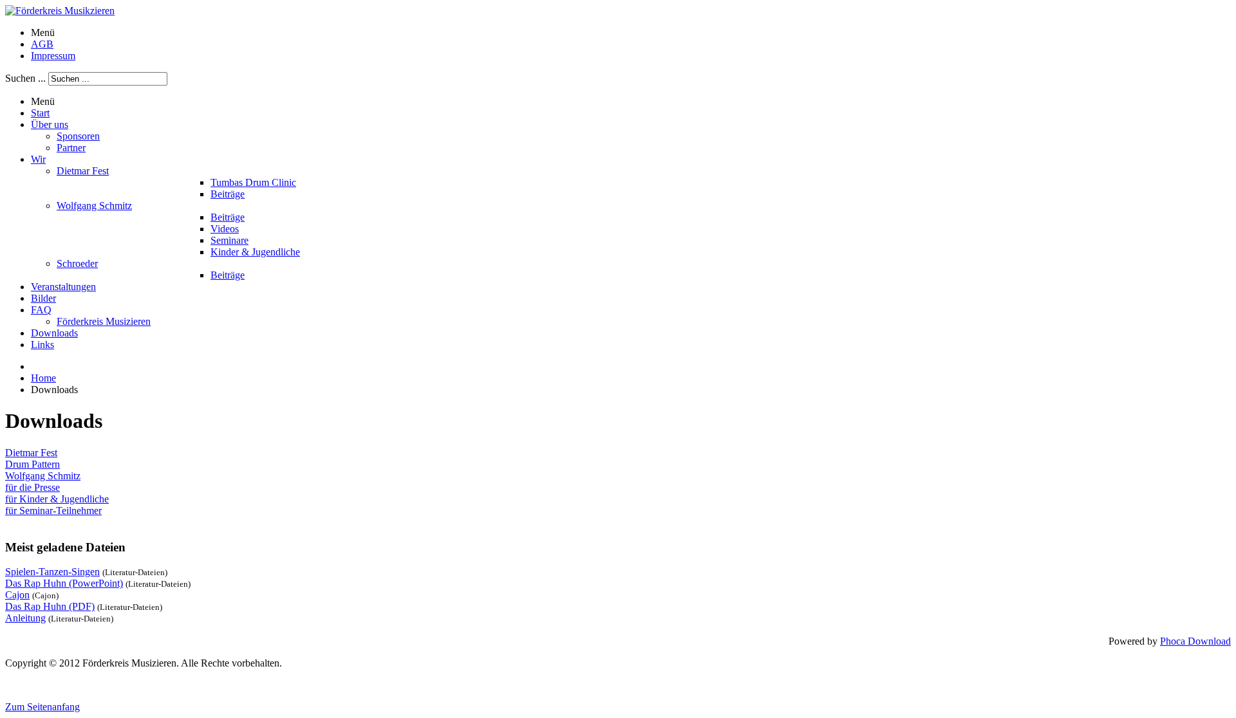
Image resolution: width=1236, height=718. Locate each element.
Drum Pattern (32, 464)
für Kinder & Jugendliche (57, 498)
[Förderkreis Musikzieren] (60, 10)
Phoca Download (1195, 641)
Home (43, 378)
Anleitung (25, 617)
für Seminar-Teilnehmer (53, 510)
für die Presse (32, 487)
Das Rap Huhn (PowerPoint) (64, 583)
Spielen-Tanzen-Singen (52, 571)
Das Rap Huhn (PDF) (50, 606)
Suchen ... (25, 78)
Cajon (17, 594)
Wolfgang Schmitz (42, 475)
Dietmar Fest (31, 452)
